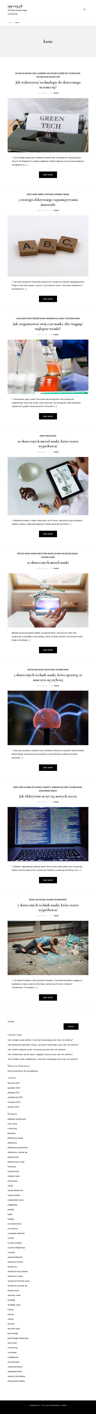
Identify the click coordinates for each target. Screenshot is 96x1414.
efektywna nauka (48, 435)
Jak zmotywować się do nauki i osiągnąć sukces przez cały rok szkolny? (40, 1054)
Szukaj (11, 1021)
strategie (49, 194)
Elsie (47, 1405)
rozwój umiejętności (16, 1247)
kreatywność (13, 1171)
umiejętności (13, 1357)
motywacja (12, 1181)
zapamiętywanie (61, 194)
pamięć (40, 194)
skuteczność (13, 1290)
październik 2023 (15, 1097)
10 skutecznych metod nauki (48, 562)
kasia (56, 93)
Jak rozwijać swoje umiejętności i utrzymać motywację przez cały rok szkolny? (43, 1059)
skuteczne (40, 899)
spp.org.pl (15, 6)
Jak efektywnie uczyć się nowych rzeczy (48, 796)
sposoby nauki (48, 557)
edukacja (11, 1133)
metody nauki (24, 553)
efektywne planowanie (18, 1147)
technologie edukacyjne (48, 77)
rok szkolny (13, 1228)
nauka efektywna (39, 553)
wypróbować (60, 899)
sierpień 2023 (13, 1107)
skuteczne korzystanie (18, 1271)
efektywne (32, 194)
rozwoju (11, 1252)
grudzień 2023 (14, 1088)
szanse (11, 1314)
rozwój (11, 1238)
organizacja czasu (55, 318)
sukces (11, 1309)
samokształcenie (60, 787)
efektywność (13, 1157)
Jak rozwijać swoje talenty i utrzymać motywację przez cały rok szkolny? (40, 1040)
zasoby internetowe (16, 1376)
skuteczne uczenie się (57, 73)
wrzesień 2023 (14, 1102)
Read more (48, 175)
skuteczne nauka (70, 553)
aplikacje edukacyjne (25, 73)
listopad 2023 (13, 1092)
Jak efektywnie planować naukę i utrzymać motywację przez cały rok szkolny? (43, 1045)
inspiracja (12, 1166)
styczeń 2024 (14, 1083)
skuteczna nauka (36, 669)
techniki (50, 899)
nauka (32, 899)
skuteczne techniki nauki (56, 669)
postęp (11, 1219)
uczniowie (12, 1352)
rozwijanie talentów (16, 1233)
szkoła (10, 1319)
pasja (10, 1214)
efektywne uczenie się (23, 787)
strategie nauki (72, 318)
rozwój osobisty (43, 787)
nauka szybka (54, 553)
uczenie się (12, 1347)
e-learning (41, 73)
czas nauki (21, 318)
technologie (74, 73)
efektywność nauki (36, 318)
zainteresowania (15, 1367)
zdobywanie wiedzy (48, 790)
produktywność (15, 1224)
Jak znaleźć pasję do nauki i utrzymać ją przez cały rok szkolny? (37, 1049)
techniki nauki (75, 787)
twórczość (12, 1343)
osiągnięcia (12, 1205)
